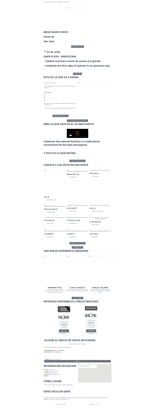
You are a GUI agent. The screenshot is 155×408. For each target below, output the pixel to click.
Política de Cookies (94, 404)
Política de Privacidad (55, 359)
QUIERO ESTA (64, 330)
